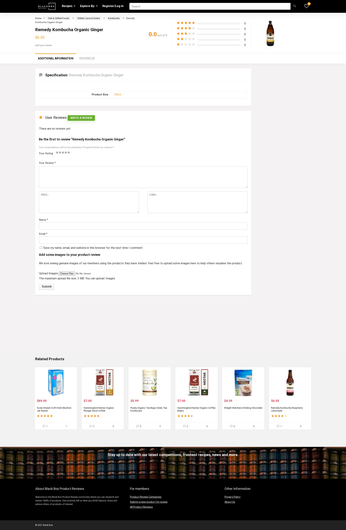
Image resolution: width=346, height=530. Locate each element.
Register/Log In (112, 6)
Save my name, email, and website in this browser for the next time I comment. (93, 248)
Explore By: (87, 6)
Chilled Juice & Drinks (88, 18)
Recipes (67, 6)
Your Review (47, 163)
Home (38, 18)
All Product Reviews (141, 507)
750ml (117, 94)
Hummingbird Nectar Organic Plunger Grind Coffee (99, 409)
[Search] (294, 6)
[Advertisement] (143, 325)
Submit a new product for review (149, 501)
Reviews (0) (87, 58)
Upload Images (49, 273)
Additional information (55, 58)
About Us (230, 501)
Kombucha (113, 18)
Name (43, 219)
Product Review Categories (145, 496)
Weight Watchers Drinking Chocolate (243, 408)
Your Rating (46, 153)
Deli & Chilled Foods (58, 18)
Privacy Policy (232, 496)
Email (43, 233)
